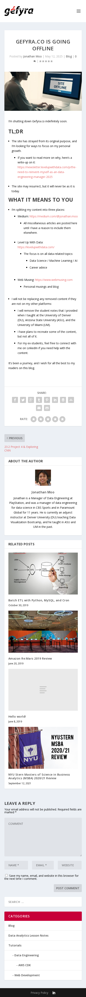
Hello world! (17, 716)
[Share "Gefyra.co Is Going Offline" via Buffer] (63, 400)
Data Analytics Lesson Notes (28, 935)
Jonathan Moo (32, 56)
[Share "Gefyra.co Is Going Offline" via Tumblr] (39, 400)
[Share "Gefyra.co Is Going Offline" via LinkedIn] (55, 400)
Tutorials (14, 945)
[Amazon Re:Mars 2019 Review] (43, 632)
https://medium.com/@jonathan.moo (54, 216)
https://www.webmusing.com (54, 280)
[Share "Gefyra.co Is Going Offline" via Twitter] (23, 400)
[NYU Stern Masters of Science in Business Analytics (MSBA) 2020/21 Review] (43, 748)
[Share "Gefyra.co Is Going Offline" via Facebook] (15, 400)
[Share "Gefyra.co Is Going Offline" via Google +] (31, 400)
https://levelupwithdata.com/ (36, 247)
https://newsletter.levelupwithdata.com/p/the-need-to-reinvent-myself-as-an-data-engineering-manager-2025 (47, 172)
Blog (69, 56)
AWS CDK (24, 965)
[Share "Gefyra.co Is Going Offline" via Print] (47, 408)
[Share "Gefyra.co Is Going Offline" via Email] (39, 408)
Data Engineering (26, 955)
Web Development (27, 975)
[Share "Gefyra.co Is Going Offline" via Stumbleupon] (71, 400)
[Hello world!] (43, 690)
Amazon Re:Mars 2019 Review (30, 658)
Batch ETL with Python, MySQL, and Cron (38, 600)
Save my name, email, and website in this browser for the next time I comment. (41, 877)
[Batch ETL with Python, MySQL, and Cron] (43, 573)
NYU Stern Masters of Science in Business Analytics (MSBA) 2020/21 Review (39, 776)
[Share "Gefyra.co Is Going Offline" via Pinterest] (47, 400)
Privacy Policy (39, 993)
